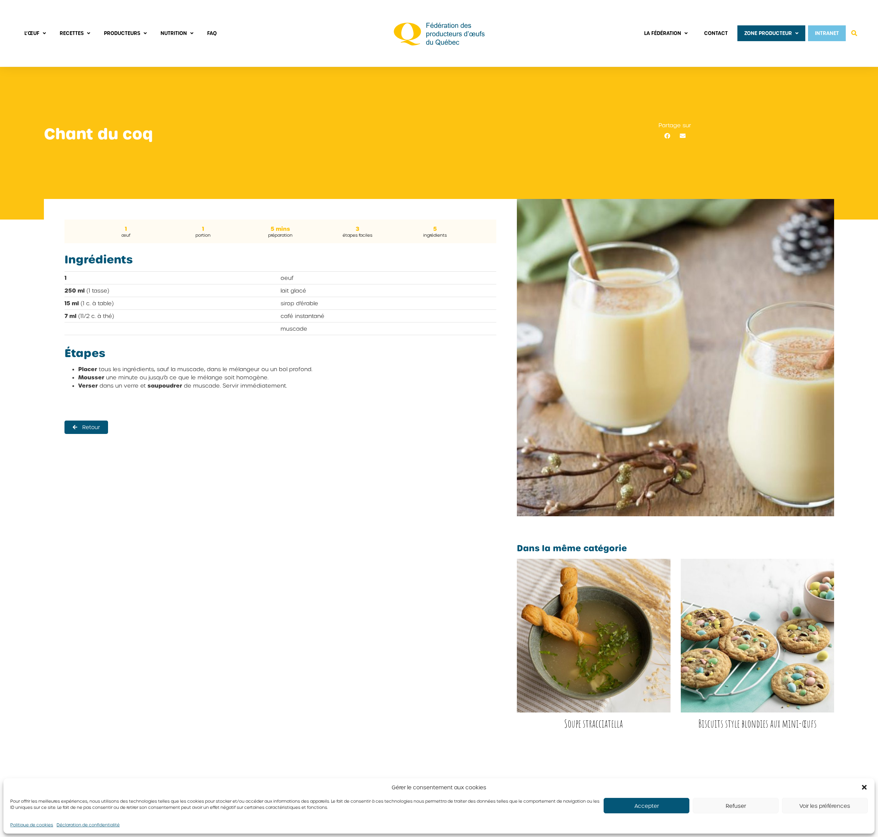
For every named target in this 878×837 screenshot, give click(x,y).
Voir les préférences (824, 806)
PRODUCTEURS (122, 33)
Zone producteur (768, 33)
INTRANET (827, 33)
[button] (864, 787)
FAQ (212, 33)
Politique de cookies (31, 824)
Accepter (646, 806)
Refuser (736, 806)
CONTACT (716, 33)
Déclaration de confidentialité (88, 824)
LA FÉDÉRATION (662, 33)
